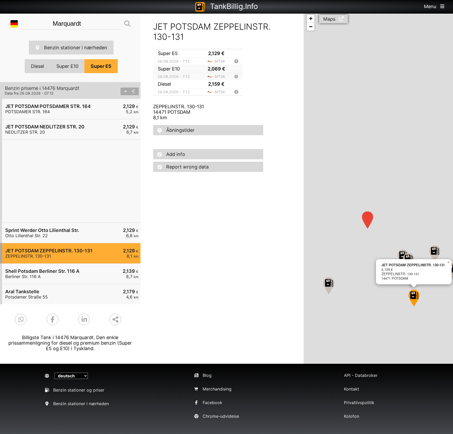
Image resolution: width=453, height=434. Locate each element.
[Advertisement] (74, 181)
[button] (434, 253)
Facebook (212, 402)
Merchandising (217, 389)
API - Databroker (361, 375)
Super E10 (67, 66)
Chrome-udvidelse (221, 416)
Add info (175, 154)
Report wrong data (187, 167)
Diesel (37, 66)
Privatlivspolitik (359, 402)
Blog (207, 375)
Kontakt (351, 389)
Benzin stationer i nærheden (75, 47)
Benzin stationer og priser (78, 390)
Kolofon (351, 416)
